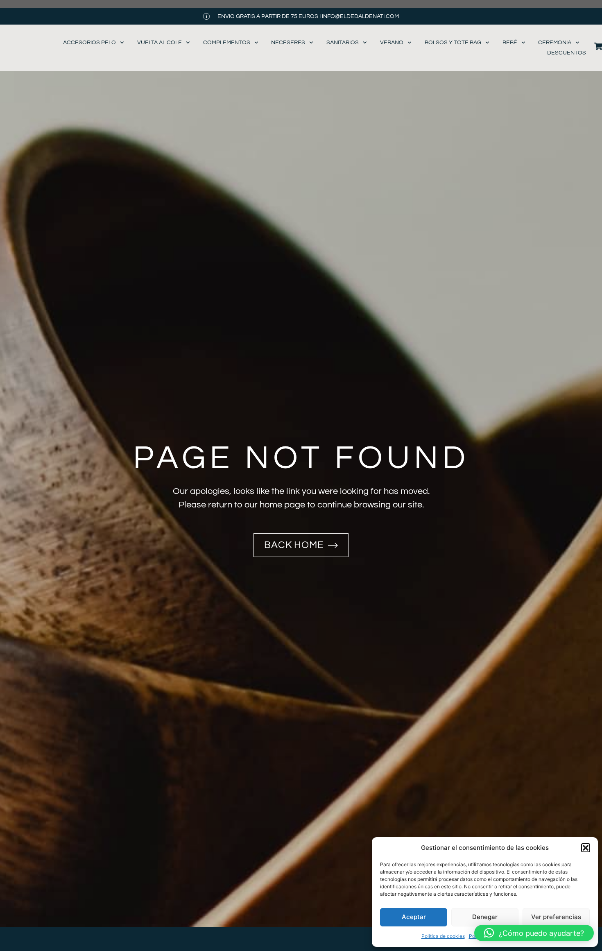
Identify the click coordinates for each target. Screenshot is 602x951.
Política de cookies (443, 936)
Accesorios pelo (89, 42)
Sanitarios (342, 42)
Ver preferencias (556, 917)
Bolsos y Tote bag (453, 42)
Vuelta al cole (159, 42)
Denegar (485, 917)
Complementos (226, 42)
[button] (586, 848)
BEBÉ (509, 42)
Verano (391, 42)
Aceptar (414, 917)
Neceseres (288, 42)
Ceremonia (554, 42)
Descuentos (566, 53)
